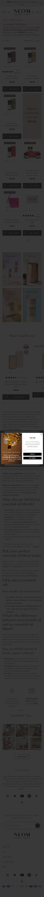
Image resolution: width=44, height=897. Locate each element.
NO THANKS (32, 458)
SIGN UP (32, 454)
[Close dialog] (41, 434)
